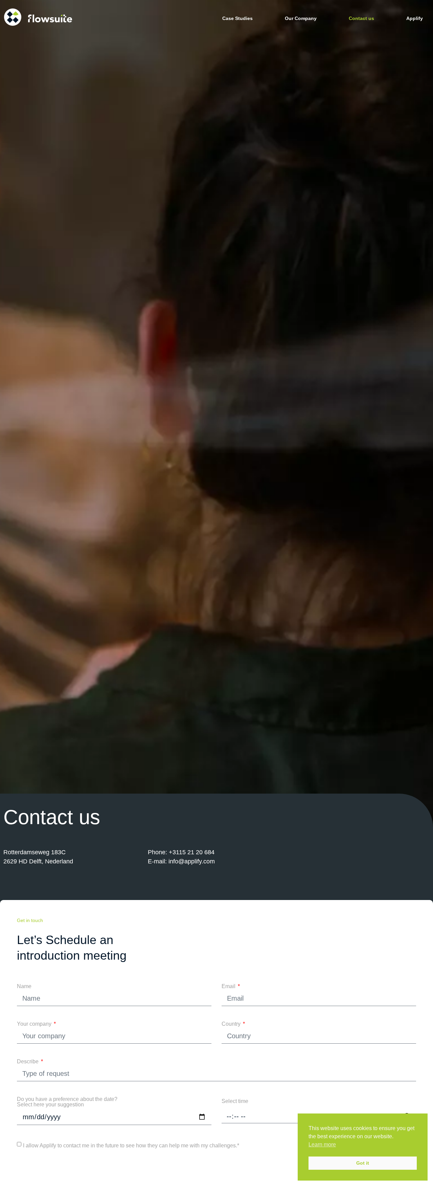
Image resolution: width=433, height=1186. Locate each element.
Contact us (361, 18)
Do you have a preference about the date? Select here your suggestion (67, 1102)
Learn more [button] (322, 1144)
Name (24, 986)
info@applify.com (191, 861)
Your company (35, 1024)
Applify (414, 18)
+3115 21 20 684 (191, 852)
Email (229, 986)
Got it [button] (362, 1163)
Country (232, 1024)
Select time (235, 1101)
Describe (28, 1061)
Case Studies (237, 18)
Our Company (301, 18)
